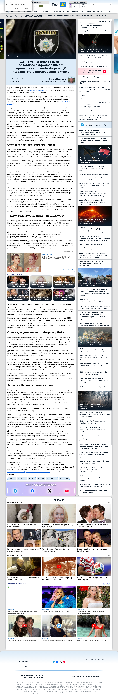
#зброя (11, 479)
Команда (23, 666)
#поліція (22, 479)
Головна (9, 16)
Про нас (23, 658)
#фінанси (64, 479)
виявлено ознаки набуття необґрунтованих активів (28, 472)
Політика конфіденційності (94, 664)
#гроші (41, 479)
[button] (47, 6)
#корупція (52, 479)
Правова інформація (94, 660)
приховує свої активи (38, 90)
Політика (18, 16)
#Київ (32, 479)
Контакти (23, 662)
